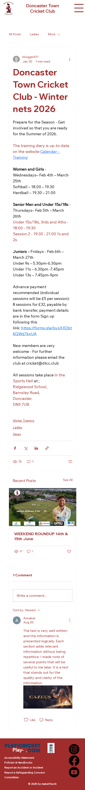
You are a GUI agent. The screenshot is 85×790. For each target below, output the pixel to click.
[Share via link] (47, 448)
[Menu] (78, 8)
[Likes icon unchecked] (26, 719)
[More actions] (69, 59)
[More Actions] (69, 620)
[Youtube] (74, 772)
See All (68, 480)
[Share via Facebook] (15, 448)
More (51, 34)
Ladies (34, 34)
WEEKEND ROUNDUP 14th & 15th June (41, 536)
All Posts (15, 34)
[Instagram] (74, 749)
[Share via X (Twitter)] (26, 448)
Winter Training (23, 421)
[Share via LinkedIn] (36, 448)
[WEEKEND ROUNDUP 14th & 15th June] (42, 507)
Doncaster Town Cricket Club (42, 8)
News (17, 434)
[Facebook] (74, 760)
